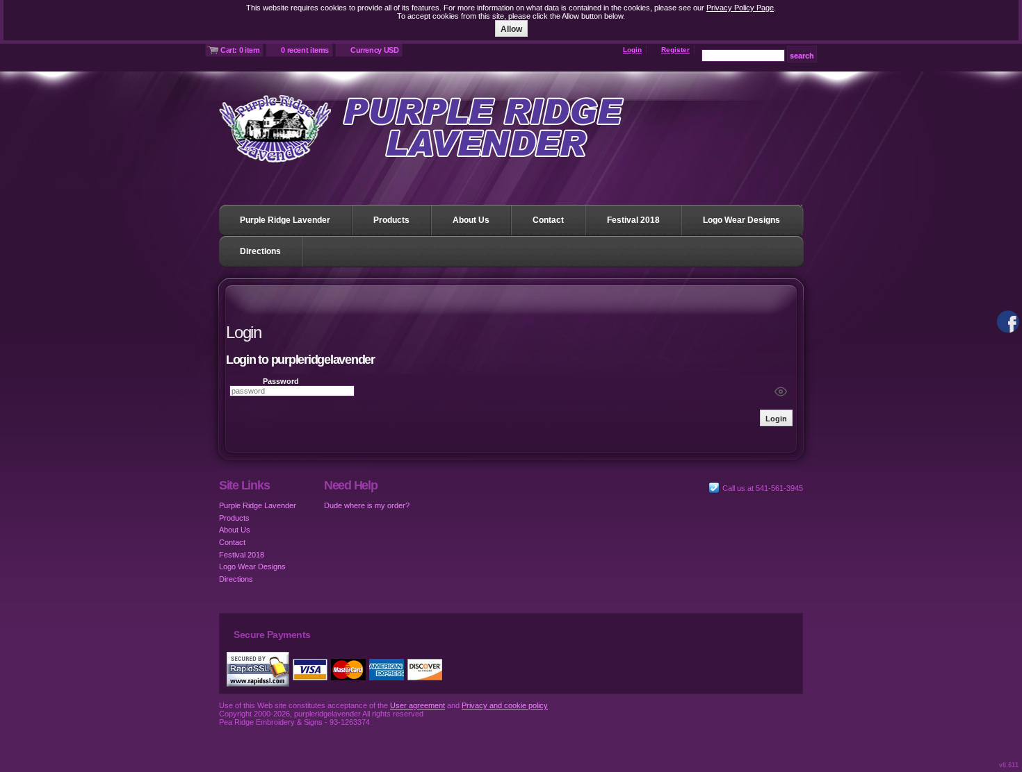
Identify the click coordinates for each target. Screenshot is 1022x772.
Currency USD (374, 50)
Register (675, 49)
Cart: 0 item (239, 50)
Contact (548, 220)
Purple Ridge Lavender (285, 220)
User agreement (417, 705)
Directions (260, 251)
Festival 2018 (633, 220)
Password (281, 381)
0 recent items (305, 50)
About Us (471, 220)
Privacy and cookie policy (505, 705)
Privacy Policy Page (740, 7)
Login (632, 49)
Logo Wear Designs (741, 220)
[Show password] (781, 391)
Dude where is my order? (366, 505)
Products (391, 220)
